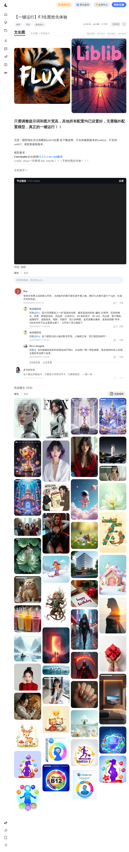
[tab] (19, 32)
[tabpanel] (70, 76)
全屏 (121, 181)
